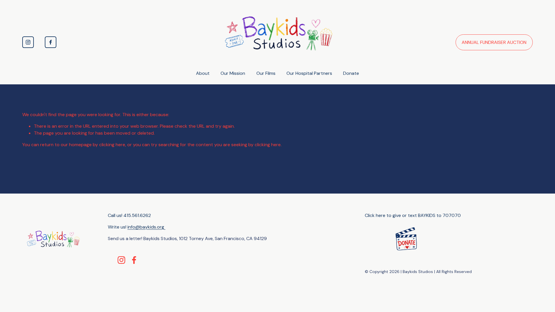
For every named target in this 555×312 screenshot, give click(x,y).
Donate (351, 73)
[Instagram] (28, 42)
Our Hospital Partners (309, 73)
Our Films (265, 73)
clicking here (112, 145)
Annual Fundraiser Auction (494, 42)
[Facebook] (50, 42)
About (203, 73)
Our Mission (233, 73)
